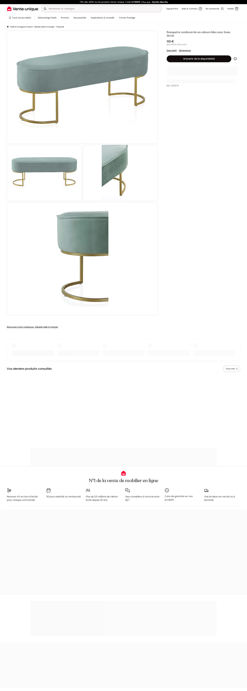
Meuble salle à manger (44, 27)
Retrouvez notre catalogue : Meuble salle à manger (32, 327)
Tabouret (60, 27)
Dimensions (185, 50)
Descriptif (172, 50)
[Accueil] (8, 27)
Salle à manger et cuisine (21, 27)
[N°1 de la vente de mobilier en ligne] (22, 8)
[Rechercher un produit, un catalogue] (45, 9)
